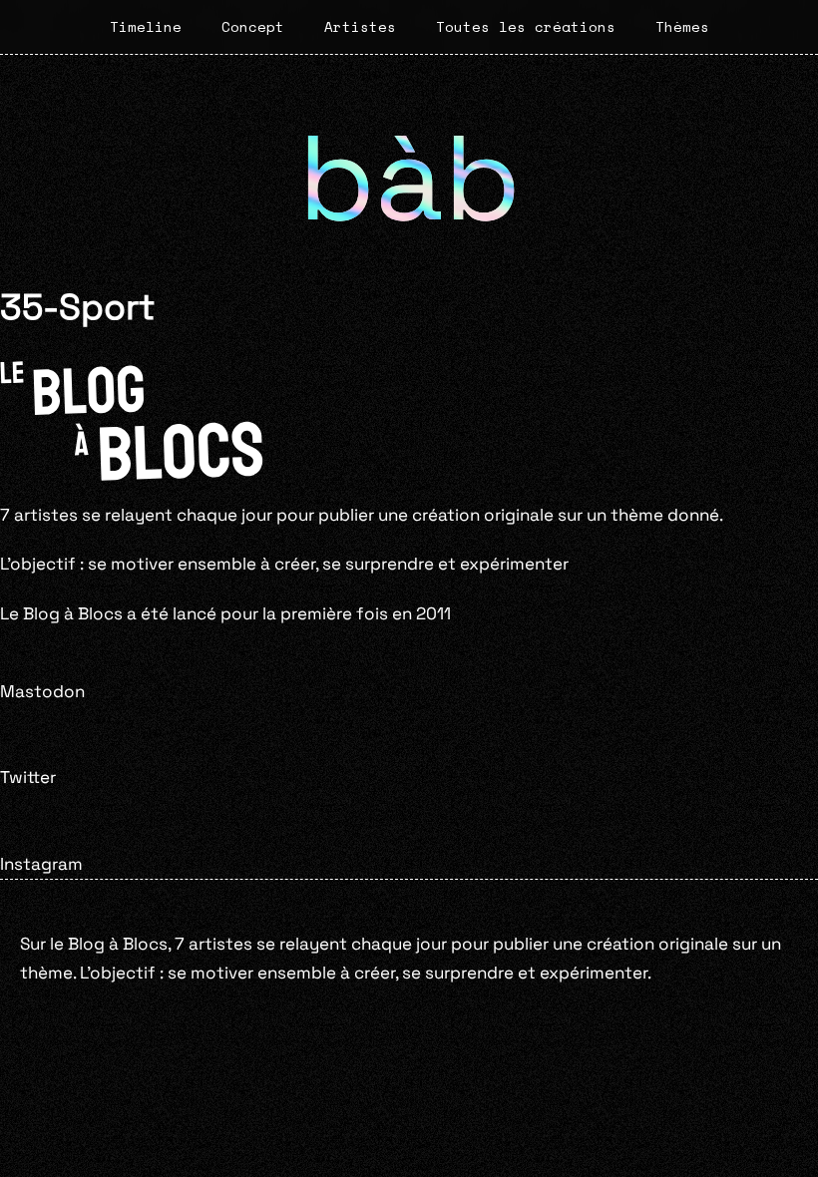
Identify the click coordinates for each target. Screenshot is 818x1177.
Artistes (360, 26)
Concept (252, 26)
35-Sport (77, 306)
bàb (409, 178)
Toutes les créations (525, 26)
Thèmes (682, 26)
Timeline (146, 26)
